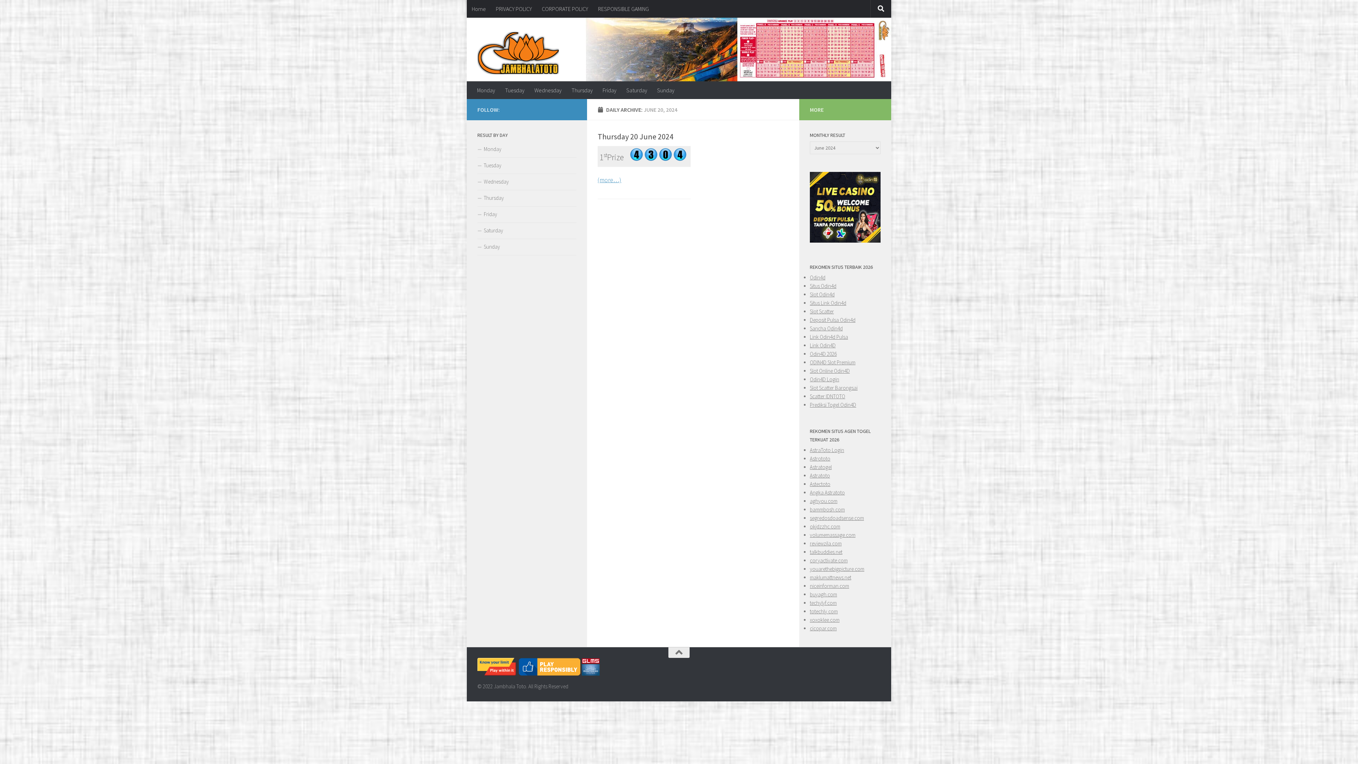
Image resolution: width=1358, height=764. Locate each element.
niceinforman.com (829, 586)
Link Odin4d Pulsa (829, 337)
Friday (609, 90)
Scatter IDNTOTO (827, 396)
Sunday (665, 90)
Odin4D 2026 (823, 354)
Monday (486, 90)
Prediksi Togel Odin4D (833, 404)
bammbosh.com (827, 509)
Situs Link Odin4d (828, 303)
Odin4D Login (824, 379)
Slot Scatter (822, 311)
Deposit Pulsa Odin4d (832, 320)
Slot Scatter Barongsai (834, 387)
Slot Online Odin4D (830, 370)
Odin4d (817, 277)
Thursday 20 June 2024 (635, 136)
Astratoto (820, 475)
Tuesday (514, 90)
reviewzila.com (826, 543)
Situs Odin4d (823, 286)
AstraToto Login (827, 450)
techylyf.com (823, 603)
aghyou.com (823, 501)
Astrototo (820, 458)
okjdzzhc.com (825, 526)
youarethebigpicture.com (837, 569)
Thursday (582, 90)
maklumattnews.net (830, 577)
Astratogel (821, 467)
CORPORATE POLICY (565, 8)
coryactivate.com (829, 560)
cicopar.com (823, 628)
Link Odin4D (823, 345)
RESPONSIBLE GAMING (623, 8)
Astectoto (820, 484)
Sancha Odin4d (826, 328)
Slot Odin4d (822, 294)
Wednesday (548, 90)
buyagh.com (823, 594)
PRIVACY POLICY (514, 8)
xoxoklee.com (825, 620)
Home (479, 8)
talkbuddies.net (826, 552)
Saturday (636, 90)
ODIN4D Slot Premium (832, 362)
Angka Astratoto (827, 492)
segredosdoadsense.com (837, 518)
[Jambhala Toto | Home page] (518, 53)
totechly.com (824, 611)
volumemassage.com (832, 535)
